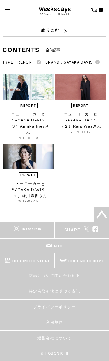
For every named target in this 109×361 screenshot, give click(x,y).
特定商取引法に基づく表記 (54, 291)
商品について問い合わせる (54, 275)
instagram (32, 229)
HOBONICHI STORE (31, 261)
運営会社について (54, 338)
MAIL (59, 246)
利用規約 (54, 322)
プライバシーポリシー (54, 307)
